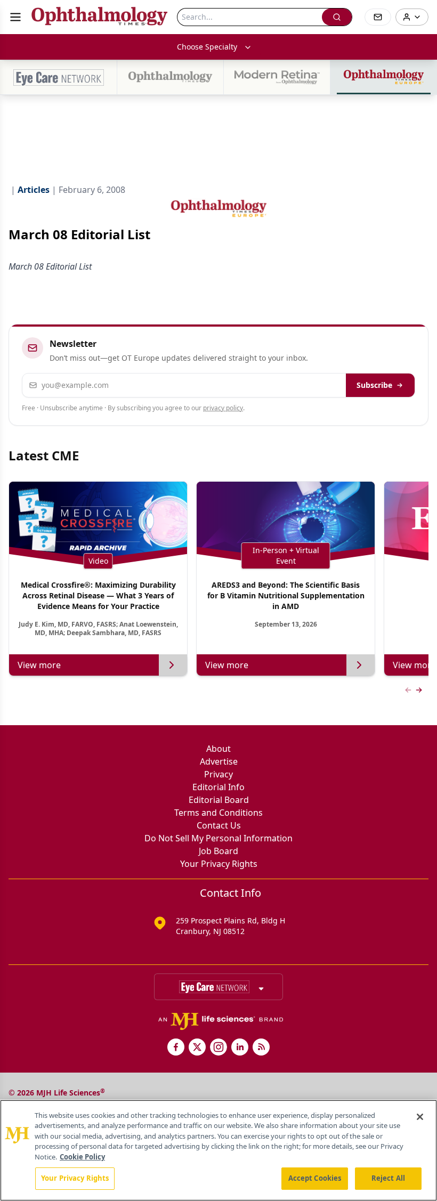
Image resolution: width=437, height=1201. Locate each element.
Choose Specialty (207, 47)
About (218, 748)
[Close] (420, 1117)
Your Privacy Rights (218, 864)
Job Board (218, 851)
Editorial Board (219, 800)
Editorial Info (218, 787)
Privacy (218, 774)
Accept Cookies (315, 1178)
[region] (218, 1150)
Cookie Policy (82, 1157)
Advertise (219, 761)
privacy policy (223, 407)
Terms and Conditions (218, 812)
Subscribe (374, 385)
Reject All (388, 1178)
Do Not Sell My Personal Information (218, 838)
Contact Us (219, 825)
